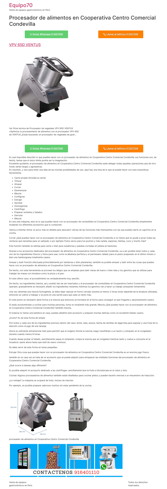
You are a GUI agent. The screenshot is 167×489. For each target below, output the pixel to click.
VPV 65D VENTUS (25, 44)
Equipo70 (21, 5)
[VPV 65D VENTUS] (45, 123)
